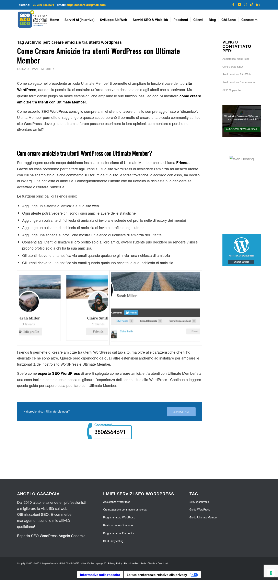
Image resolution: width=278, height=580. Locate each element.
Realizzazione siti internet (118, 525)
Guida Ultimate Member (35, 69)
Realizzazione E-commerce (238, 82)
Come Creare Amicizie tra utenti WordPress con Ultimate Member (98, 55)
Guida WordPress (199, 509)
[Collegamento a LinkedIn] (258, 4)
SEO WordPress (199, 502)
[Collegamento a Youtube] (239, 4)
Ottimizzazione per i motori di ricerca (125, 509)
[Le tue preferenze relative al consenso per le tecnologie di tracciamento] (271, 573)
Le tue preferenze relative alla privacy (157, 575)
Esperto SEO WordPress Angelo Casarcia (51, 535)
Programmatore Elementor (118, 533)
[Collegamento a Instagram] (246, 4)
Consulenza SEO (232, 66)
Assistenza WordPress (236, 59)
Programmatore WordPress (119, 517)
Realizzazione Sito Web (236, 74)
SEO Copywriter (231, 90)
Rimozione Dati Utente (135, 563)
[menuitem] (54, 20)
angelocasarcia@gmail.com (86, 4)
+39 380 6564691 (42, 4)
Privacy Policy (115, 563)
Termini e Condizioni (158, 563)
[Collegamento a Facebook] (233, 4)
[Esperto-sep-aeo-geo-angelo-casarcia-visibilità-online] (41, 20)
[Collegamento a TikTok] (252, 4)
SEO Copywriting (113, 541)
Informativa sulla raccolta (100, 575)
